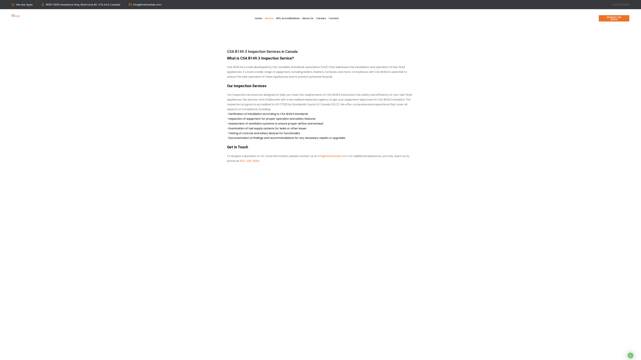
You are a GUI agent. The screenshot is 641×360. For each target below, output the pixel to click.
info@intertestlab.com (147, 4)
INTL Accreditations (288, 18)
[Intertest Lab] (37, 16)
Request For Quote (614, 18)
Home (258, 18)
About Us (307, 18)
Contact (334, 18)
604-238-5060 (249, 161)
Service (269, 18)
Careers (321, 18)
